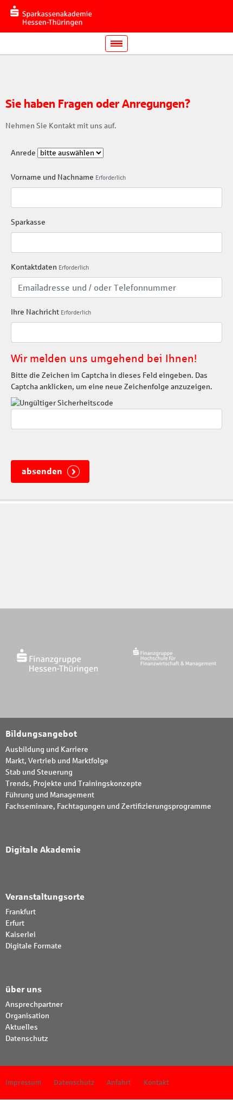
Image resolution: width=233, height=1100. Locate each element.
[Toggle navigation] (116, 43)
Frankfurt (20, 912)
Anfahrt (119, 1082)
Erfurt (14, 923)
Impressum (23, 1082)
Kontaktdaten (34, 267)
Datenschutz (26, 1038)
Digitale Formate (33, 946)
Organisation (27, 1016)
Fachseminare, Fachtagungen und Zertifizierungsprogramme (108, 806)
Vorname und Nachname (52, 177)
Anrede (23, 153)
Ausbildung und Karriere (46, 749)
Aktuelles (21, 1027)
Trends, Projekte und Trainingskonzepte (73, 784)
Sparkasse (28, 222)
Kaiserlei (20, 935)
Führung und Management (49, 795)
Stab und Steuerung (39, 772)
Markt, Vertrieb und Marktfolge (56, 761)
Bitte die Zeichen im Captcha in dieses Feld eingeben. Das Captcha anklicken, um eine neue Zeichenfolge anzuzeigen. (111, 381)
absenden (42, 471)
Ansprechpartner (34, 1004)
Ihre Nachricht (35, 312)
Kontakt (156, 1082)
